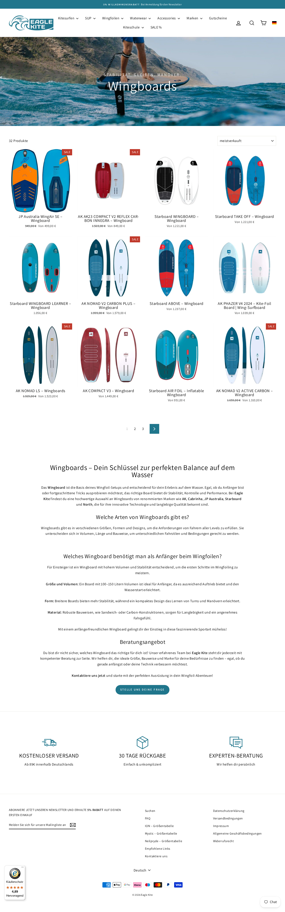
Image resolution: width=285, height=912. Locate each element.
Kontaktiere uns (156, 856)
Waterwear (138, 18)
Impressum (221, 826)
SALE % (156, 27)
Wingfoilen (111, 18)
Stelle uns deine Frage (142, 689)
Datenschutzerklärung (228, 811)
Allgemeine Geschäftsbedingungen (237, 833)
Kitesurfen (66, 18)
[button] (274, 22)
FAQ (147, 818)
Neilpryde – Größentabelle (163, 841)
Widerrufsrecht (223, 841)
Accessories (167, 18)
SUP (88, 18)
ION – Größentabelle (159, 826)
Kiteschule (131, 27)
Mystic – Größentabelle (161, 833)
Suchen (150, 811)
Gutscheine (218, 18)
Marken (193, 18)
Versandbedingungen (228, 818)
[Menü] (22, 868)
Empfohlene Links (157, 849)
